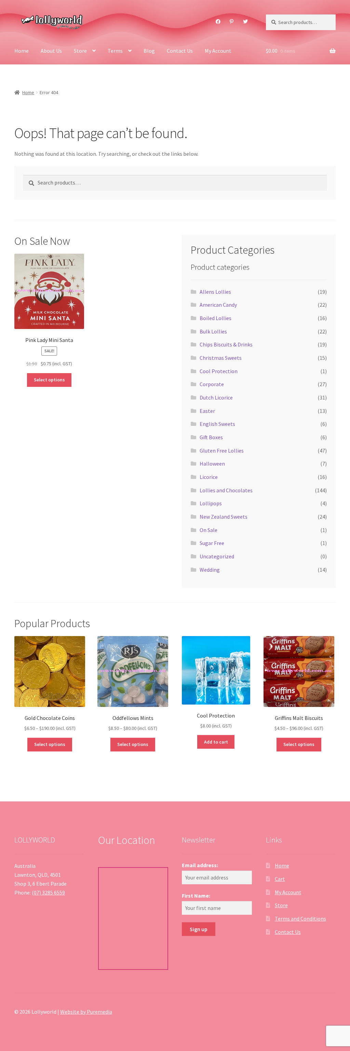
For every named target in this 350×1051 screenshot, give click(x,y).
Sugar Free (212, 543)
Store (80, 50)
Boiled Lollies (215, 318)
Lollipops (211, 503)
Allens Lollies (215, 291)
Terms (115, 50)
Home (21, 50)
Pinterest (232, 21)
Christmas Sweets (221, 357)
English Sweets (217, 423)
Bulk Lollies (213, 331)
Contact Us (180, 50)
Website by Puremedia (86, 1011)
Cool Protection (219, 371)
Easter (207, 410)
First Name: (196, 895)
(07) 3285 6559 (48, 892)
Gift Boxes (211, 437)
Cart (280, 878)
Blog (149, 50)
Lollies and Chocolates (226, 490)
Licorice (209, 476)
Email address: (200, 865)
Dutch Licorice (216, 397)
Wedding (210, 569)
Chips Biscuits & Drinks (226, 344)
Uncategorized (217, 556)
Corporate (212, 384)
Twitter (245, 21)
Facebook (218, 21)
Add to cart (216, 742)
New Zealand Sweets (223, 516)
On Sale (208, 530)
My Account (218, 50)
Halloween (212, 463)
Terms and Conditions (300, 918)
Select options (49, 380)
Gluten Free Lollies (222, 450)
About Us (51, 50)
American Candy (218, 304)
